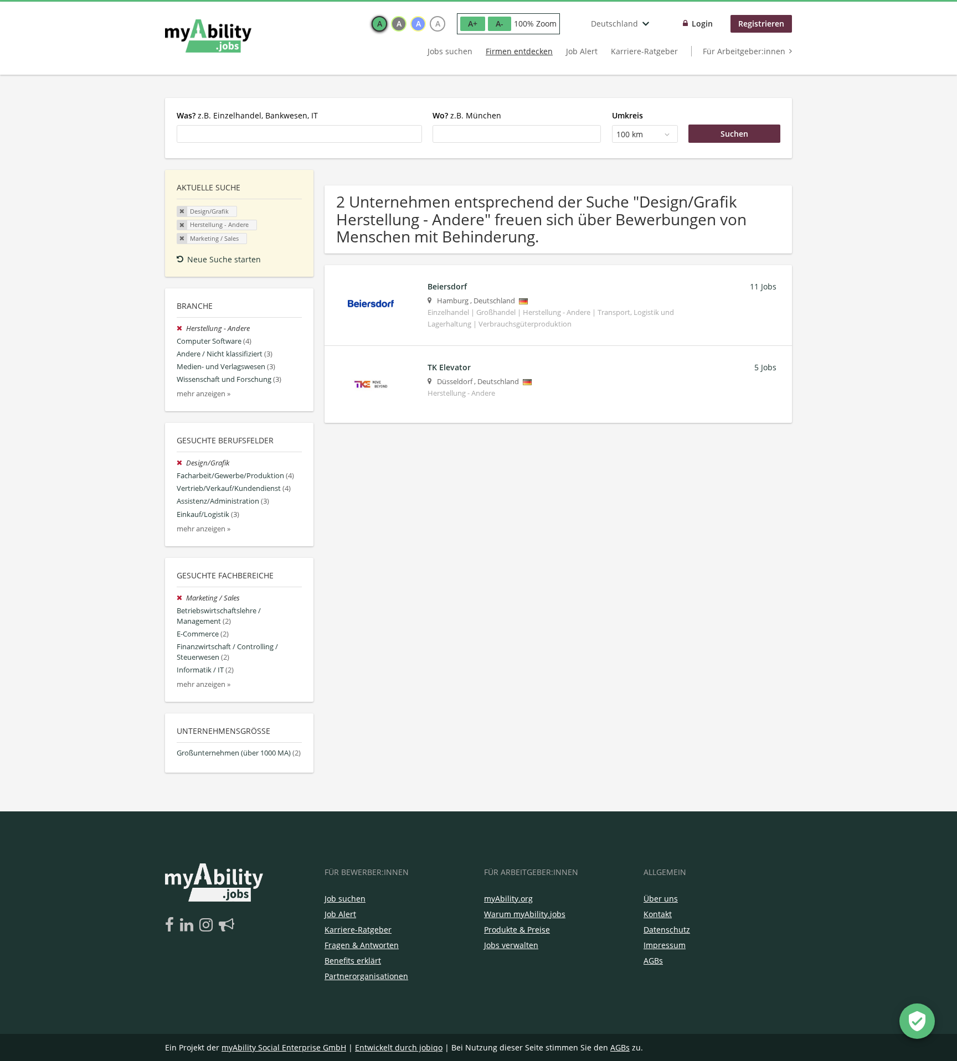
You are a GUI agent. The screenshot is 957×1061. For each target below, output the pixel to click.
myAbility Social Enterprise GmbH (284, 1047)
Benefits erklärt (353, 960)
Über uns (661, 898)
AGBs (653, 960)
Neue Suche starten (224, 259)
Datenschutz (667, 929)
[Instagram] (208, 925)
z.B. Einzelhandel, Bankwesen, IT (247, 115)
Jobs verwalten (511, 945)
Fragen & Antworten (362, 945)
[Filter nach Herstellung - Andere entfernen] (181, 328)
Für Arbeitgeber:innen (744, 51)
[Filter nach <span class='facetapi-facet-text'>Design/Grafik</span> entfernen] (182, 211)
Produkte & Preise (517, 929)
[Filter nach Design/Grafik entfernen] (181, 463)
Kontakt (658, 914)
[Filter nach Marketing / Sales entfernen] (181, 598)
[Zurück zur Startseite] (208, 36)
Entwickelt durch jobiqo (399, 1047)
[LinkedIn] (188, 925)
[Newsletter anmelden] (226, 925)
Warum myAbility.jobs (524, 914)
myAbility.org (508, 898)
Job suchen (345, 898)
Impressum (665, 945)
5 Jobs (765, 367)
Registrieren (761, 23)
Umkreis (627, 115)
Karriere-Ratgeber (644, 51)
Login (702, 23)
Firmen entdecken (519, 51)
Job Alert (582, 51)
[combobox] (299, 134)
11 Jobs (763, 286)
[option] (379, 24)
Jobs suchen (450, 51)
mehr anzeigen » (203, 393)
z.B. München (467, 115)
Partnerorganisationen (366, 976)
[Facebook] (171, 925)
